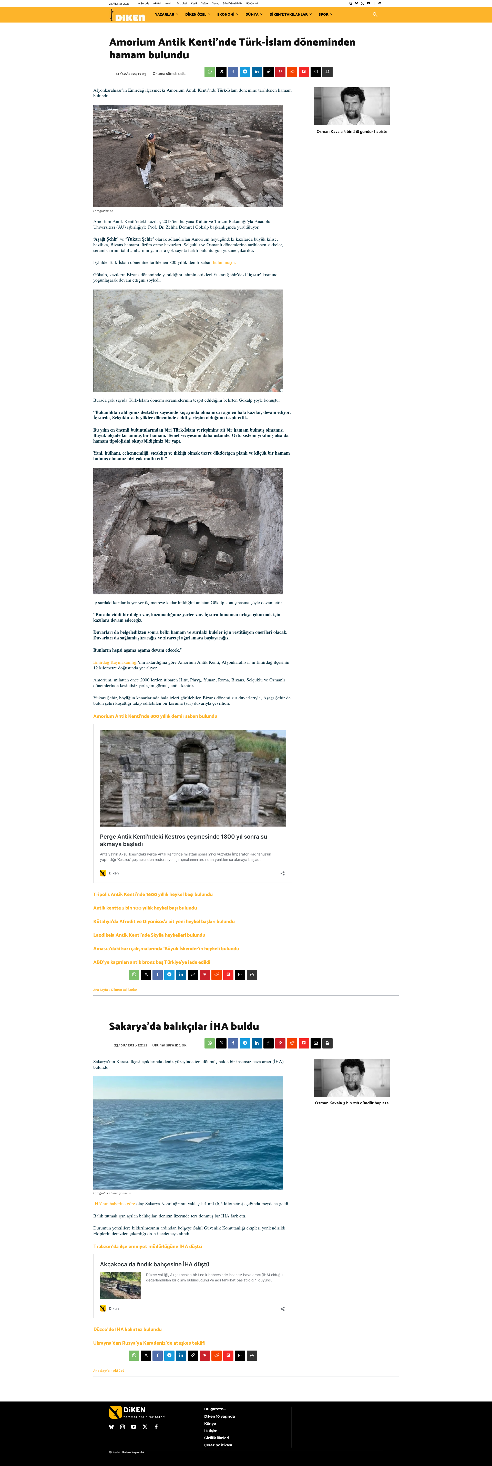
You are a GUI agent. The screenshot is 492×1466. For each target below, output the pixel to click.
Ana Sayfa (100, 990)
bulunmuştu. (224, 262)
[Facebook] (374, 4)
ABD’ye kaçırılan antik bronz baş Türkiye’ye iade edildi (151, 962)
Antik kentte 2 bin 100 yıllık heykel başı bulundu (145, 908)
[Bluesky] (357, 4)
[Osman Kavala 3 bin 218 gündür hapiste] (352, 106)
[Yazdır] (327, 72)
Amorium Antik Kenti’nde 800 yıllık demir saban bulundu (155, 716)
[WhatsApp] (209, 72)
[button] (375, 15)
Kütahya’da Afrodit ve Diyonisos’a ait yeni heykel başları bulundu (164, 922)
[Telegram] (245, 72)
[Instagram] (351, 4)
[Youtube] (368, 4)
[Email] (316, 72)
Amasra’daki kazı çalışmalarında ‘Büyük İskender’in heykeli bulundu (166, 949)
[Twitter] (362, 4)
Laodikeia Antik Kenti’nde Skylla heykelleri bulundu (149, 935)
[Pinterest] (280, 72)
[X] (221, 72)
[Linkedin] (257, 72)
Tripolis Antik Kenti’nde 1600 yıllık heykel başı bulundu (153, 894)
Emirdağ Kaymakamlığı (115, 662)
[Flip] (304, 72)
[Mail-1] (380, 4)
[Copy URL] (268, 72)
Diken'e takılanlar (124, 990)
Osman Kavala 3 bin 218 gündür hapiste (352, 131)
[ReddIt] (292, 72)
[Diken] (127, 15)
